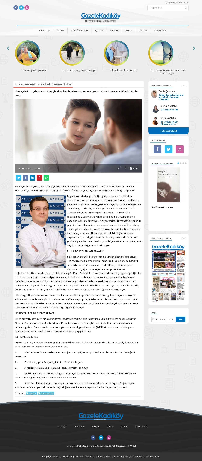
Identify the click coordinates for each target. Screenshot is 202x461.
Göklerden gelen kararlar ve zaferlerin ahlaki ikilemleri (171, 97)
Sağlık (114, 30)
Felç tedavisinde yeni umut (123, 70)
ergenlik (32, 393)
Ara (180, 319)
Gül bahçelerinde (169, 110)
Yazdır (135, 168)
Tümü (183, 85)
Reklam (95, 426)
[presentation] (8, 48)
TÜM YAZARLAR (168, 130)
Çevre (99, 30)
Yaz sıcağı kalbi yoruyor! (34, 70)
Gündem (44, 30)
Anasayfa (62, 426)
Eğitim (143, 30)
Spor (128, 30)
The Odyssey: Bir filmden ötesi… (169, 123)
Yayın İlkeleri (141, 426)
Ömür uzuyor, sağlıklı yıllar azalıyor (78, 70)
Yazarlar (160, 30)
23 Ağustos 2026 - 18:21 (177, 3)
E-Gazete (79, 426)
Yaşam (60, 30)
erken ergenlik (47, 393)
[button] (178, 163)
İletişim (124, 426)
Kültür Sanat (80, 30)
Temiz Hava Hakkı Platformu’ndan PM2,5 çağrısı (167, 72)
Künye (110, 426)
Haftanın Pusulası (162, 207)
